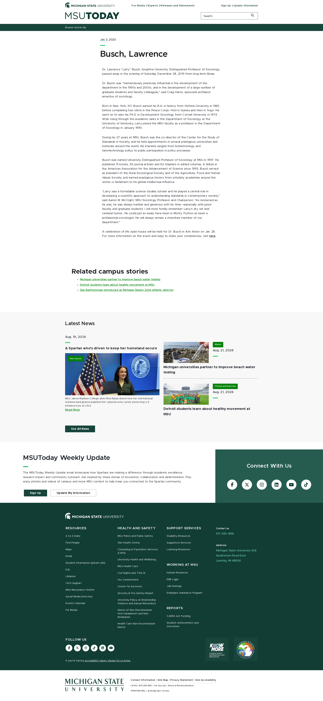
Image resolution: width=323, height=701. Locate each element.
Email (69, 556)
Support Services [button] (184, 528)
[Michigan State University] (90, 5)
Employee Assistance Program (184, 593)
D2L (68, 570)
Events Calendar (75, 603)
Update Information (245, 6)
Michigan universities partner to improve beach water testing (120, 279)
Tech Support (74, 583)
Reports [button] (175, 608)
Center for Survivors (130, 586)
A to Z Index (73, 536)
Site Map (163, 680)
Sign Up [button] (35, 493)
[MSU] (94, 519)
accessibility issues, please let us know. (108, 661)
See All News (80, 429)
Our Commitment (128, 580)
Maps (68, 549)
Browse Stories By (75, 27)
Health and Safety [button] (137, 528)
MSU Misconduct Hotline (80, 590)
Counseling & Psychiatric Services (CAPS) (138, 551)
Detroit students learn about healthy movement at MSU (117, 285)
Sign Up (226, 6)
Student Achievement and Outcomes (183, 625)
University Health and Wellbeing (137, 559)
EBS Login (173, 579)
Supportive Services (179, 543)
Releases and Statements (177, 5)
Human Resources (177, 573)
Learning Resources (178, 549)
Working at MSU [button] (182, 564)
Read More (72, 410)
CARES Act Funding (179, 616)
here (212, 236)
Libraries (71, 576)
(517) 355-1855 (145, 686)
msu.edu (162, 686)
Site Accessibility (205, 680)
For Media (138, 5)
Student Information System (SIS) (85, 563)
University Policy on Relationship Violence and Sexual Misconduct (137, 602)
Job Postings (174, 586)
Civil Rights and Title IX (132, 573)
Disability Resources (178, 536)
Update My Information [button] (73, 493)
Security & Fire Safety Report (135, 593)
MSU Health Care (128, 566)
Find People (73, 543)
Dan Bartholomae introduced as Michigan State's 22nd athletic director (127, 290)
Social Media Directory (79, 596)
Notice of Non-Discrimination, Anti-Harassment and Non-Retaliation (135, 613)
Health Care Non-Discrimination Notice (136, 625)
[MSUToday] (128, 15)
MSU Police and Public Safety (135, 536)
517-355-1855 (225, 533)
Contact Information (143, 680)
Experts (153, 5)
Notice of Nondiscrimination (181, 686)
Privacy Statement (181, 680)
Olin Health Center (129, 543)
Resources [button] (76, 528)
